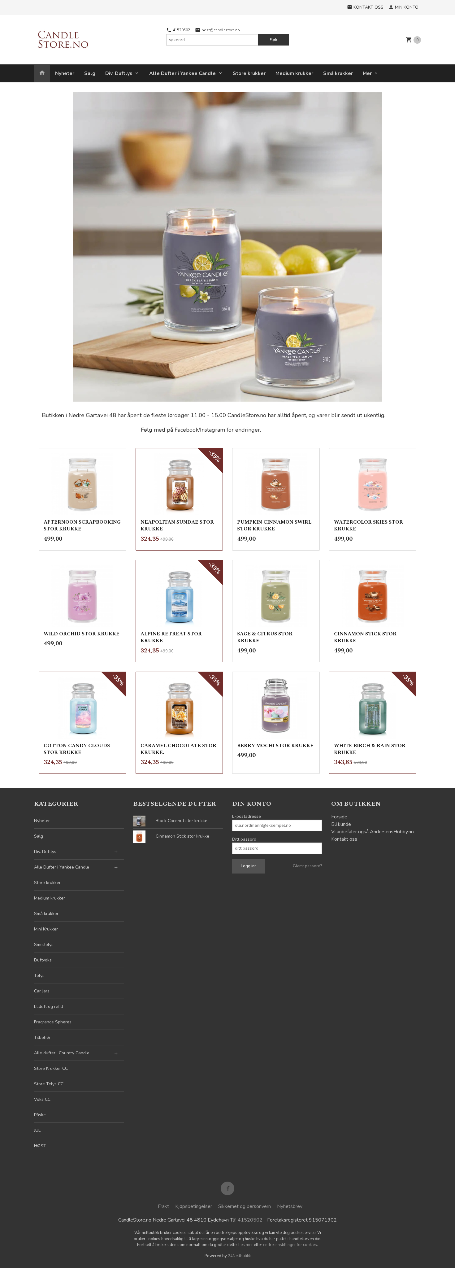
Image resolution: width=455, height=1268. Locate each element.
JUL (37, 1130)
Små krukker (338, 73)
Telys (39, 975)
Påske (40, 1115)
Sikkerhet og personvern (244, 1206)
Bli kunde (341, 824)
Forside (339, 816)
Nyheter (64, 73)
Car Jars (42, 991)
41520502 (181, 30)
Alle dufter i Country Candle (61, 1053)
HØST (40, 1146)
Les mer (246, 1245)
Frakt (163, 1206)
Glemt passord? (307, 866)
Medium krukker (294, 73)
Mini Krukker (46, 929)
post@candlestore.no (220, 30)
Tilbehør (42, 1037)
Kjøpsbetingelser (193, 1206)
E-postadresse (246, 816)
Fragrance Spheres (53, 1022)
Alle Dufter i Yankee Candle (182, 73)
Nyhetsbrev (289, 1206)
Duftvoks (43, 960)
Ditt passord (244, 839)
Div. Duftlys (118, 73)
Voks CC (42, 1099)
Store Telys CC (48, 1084)
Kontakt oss (344, 839)
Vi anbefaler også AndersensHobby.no (372, 831)
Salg (89, 73)
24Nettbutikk (239, 1256)
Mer (367, 73)
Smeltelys (44, 945)
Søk (273, 40)
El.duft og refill (48, 1006)
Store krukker (249, 73)
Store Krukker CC (51, 1068)
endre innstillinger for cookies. (290, 1245)
